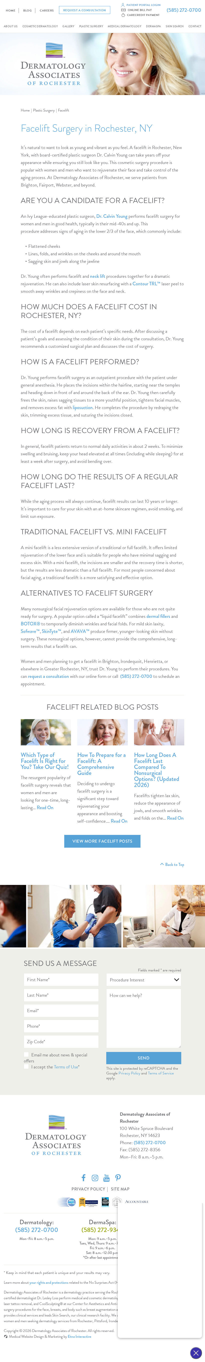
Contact (194, 26)
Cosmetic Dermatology (40, 26)
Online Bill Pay (140, 10)
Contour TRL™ (146, 283)
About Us (11, 26)
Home (10, 10)
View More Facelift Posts (102, 841)
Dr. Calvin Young (112, 216)
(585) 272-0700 (150, 1142)
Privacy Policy (129, 1073)
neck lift (97, 276)
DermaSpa (153, 26)
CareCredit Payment (143, 15)
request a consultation (48, 676)
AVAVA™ (80, 631)
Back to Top (174, 864)
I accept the (42, 1066)
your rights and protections (49, 1282)
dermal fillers (158, 616)
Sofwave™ (30, 631)
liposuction (83, 407)
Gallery (68, 26)
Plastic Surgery (91, 26)
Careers (47, 10)
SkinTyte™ (51, 631)
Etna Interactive (79, 1336)
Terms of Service (161, 1073)
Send (144, 1058)
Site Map (120, 1189)
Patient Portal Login (143, 5)
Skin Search (175, 26)
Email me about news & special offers (55, 1057)
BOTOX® (30, 623)
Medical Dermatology (124, 26)
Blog (27, 10)
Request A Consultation (84, 10)
